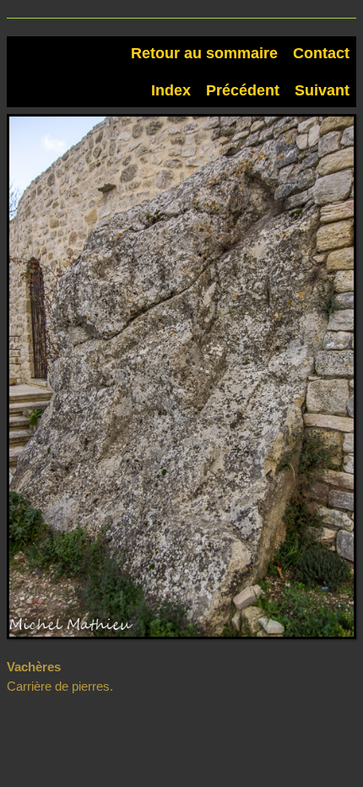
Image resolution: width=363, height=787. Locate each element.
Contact (321, 53)
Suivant (322, 90)
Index (171, 90)
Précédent (242, 90)
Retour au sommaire (204, 53)
